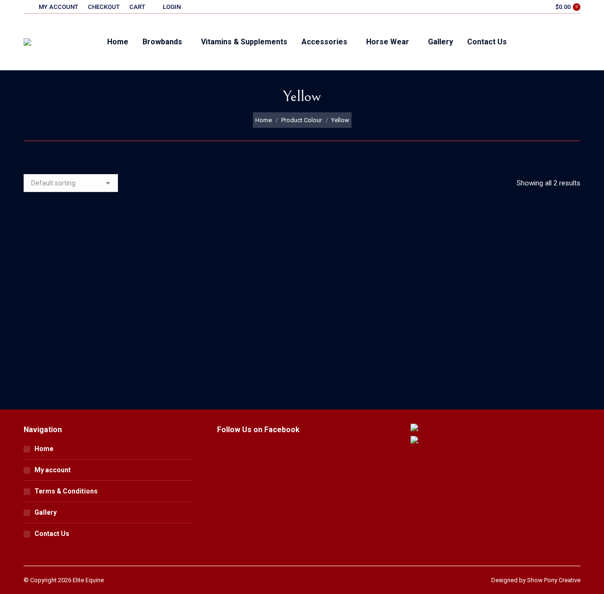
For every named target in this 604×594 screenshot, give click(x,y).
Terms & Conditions (66, 491)
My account (52, 470)
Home (43, 448)
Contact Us (51, 533)
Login (172, 6)
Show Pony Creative (553, 580)
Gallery (45, 512)
